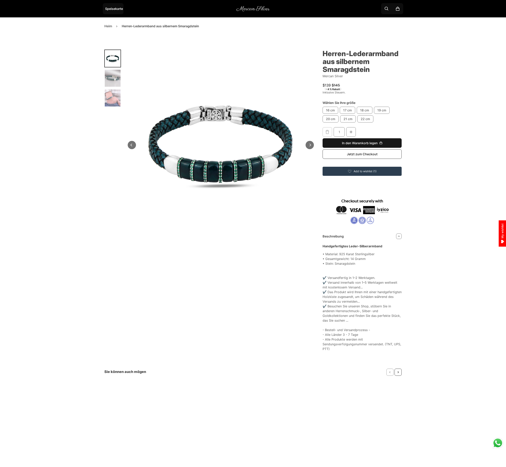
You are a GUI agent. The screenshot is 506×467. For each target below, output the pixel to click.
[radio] (330, 110)
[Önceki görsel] (132, 145)
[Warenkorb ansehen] (397, 8)
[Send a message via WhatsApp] (498, 443)
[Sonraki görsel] (310, 145)
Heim (108, 26)
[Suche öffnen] (386, 8)
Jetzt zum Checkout (362, 154)
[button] (390, 372)
